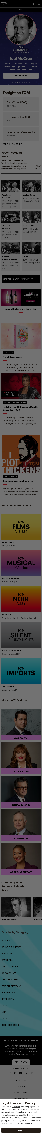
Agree (21, 1130)
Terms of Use (17, 1109)
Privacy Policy (7, 1118)
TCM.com (16, 1107)
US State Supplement (25, 1123)
